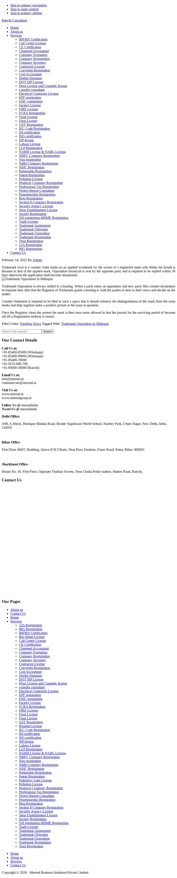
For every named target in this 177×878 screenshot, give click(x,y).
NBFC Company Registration (39, 757)
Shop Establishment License (38, 815)
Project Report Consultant (36, 796)
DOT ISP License (31, 679)
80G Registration (30, 629)
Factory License (30, 703)
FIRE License (28, 710)
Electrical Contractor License (38, 691)
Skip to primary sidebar (26, 13)
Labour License (29, 745)
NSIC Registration (31, 768)
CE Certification (30, 644)
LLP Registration (30, 749)
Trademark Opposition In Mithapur (85, 324)
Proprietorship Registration (37, 800)
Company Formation (33, 652)
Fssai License (28, 718)
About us (16, 609)
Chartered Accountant (34, 648)
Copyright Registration (34, 668)
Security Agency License (36, 811)
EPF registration (30, 695)
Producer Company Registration (41, 788)
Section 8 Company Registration (41, 807)
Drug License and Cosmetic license (43, 683)
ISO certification (30, 737)
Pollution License (31, 784)
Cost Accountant (30, 672)
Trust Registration (31, 846)
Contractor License (32, 664)
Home (14, 617)
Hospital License (30, 726)
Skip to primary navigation (28, 5)
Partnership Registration (35, 772)
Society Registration (32, 819)
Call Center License (32, 641)
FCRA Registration (32, 706)
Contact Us (18, 613)
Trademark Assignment (35, 831)
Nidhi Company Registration (38, 765)
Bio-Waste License (32, 637)
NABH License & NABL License (42, 753)
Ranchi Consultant (14, 20)
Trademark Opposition (34, 838)
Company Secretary (32, 660)
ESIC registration (31, 699)
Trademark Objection (33, 834)
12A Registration (30, 625)
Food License (28, 714)
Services (16, 621)
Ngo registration (30, 761)
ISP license (26, 741)
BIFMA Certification (33, 633)
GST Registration (31, 722)
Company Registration (34, 656)
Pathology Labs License (35, 780)
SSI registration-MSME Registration (43, 823)
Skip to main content (24, 9)
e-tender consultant (32, 687)
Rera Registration (31, 803)
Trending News (30, 324)
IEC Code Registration (34, 730)
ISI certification (29, 734)
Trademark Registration (35, 842)
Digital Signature (30, 675)
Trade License (28, 827)
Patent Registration (32, 776)
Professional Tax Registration (39, 792)
